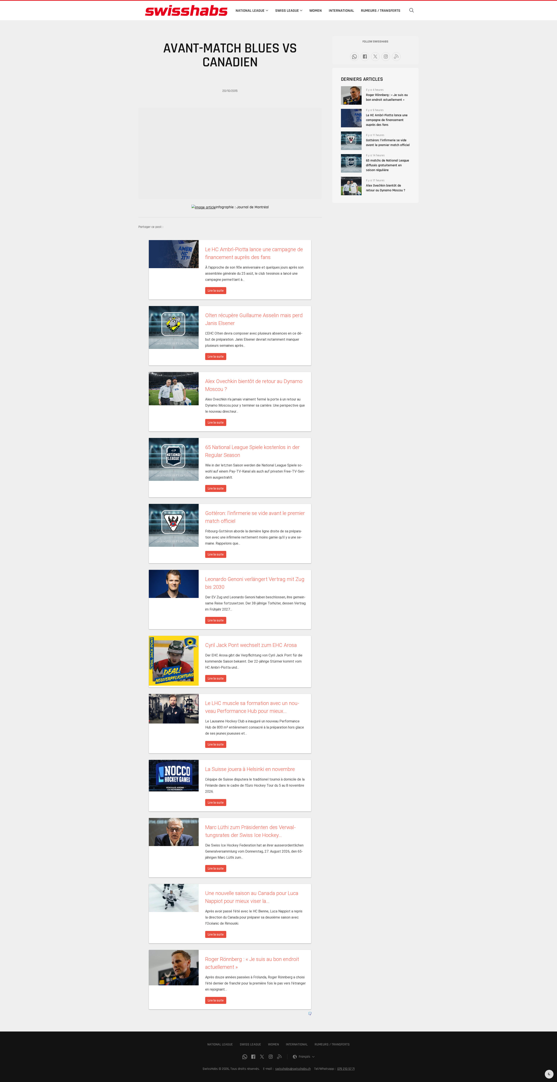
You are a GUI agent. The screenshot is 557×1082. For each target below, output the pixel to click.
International (341, 10)
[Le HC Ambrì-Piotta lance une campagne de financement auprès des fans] (351, 118)
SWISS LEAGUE (250, 1044)
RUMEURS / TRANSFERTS (332, 1044)
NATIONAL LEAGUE (220, 1044)
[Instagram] (385, 56)
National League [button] (250, 10)
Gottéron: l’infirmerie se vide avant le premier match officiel (388, 142)
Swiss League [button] (287, 10)
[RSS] (396, 56)
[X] (375, 56)
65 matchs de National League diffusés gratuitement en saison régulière (387, 165)
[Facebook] (365, 56)
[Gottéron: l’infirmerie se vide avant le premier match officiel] (351, 140)
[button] (411, 10)
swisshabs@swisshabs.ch (293, 1069)
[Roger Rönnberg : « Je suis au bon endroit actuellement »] (351, 95)
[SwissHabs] (186, 10)
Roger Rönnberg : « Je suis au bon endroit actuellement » (387, 97)
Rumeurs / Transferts (380, 10)
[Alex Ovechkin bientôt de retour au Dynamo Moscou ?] (351, 186)
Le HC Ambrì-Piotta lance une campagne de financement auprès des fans (387, 120)
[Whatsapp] (354, 56)
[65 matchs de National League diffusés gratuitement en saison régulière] (351, 163)
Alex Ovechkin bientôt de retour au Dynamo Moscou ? (385, 188)
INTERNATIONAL (297, 1044)
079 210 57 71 (346, 1069)
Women (315, 10)
